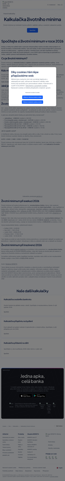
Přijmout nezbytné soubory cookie (32, 102)
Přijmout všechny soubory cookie (33, 97)
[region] (32, 86)
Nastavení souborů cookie (32, 92)
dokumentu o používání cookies (36, 86)
